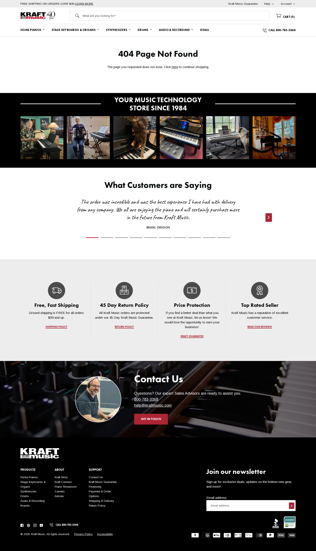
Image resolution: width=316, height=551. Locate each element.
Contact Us (96, 477)
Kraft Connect (63, 482)
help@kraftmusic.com (153, 405)
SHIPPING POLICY (56, 327)
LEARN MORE (84, 3)
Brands (25, 505)
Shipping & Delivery (101, 500)
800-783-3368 (146, 399)
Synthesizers (28, 491)
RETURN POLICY (124, 327)
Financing (95, 486)
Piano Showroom (66, 486)
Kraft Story (61, 477)
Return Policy (97, 505)
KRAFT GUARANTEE (192, 336)
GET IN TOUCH (151, 419)
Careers (60, 491)
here (175, 67)
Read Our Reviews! (259, 327)
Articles (59, 496)
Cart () (288, 16)
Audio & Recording (32, 500)
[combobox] (176, 15)
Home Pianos (29, 477)
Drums (24, 496)
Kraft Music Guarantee (103, 482)
